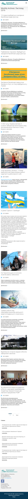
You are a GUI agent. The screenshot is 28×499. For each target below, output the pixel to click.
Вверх (14, 496)
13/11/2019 (5, 277)
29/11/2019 (5, 19)
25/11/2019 (5, 132)
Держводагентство (6, 179)
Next (17, 415)
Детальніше (4, 30)
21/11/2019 (5, 213)
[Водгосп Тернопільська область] (9, 3)
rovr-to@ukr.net (7, 478)
